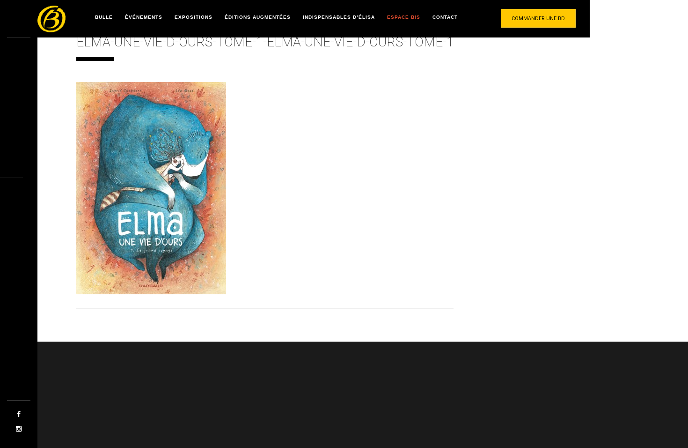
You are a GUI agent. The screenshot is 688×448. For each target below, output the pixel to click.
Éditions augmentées (258, 17)
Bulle (104, 17)
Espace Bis (403, 17)
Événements (143, 17)
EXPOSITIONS (193, 17)
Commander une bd (538, 18)
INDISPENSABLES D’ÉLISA (339, 17)
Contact (445, 17)
